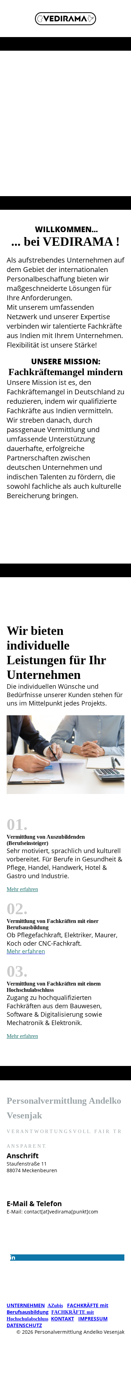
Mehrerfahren (22, 889)
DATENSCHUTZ (24, 1325)
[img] (65, 18)
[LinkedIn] (12, 1257)
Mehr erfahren (22, 1036)
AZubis (55, 1305)
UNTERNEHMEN (26, 1305)
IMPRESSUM (93, 1318)
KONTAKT (62, 1318)
